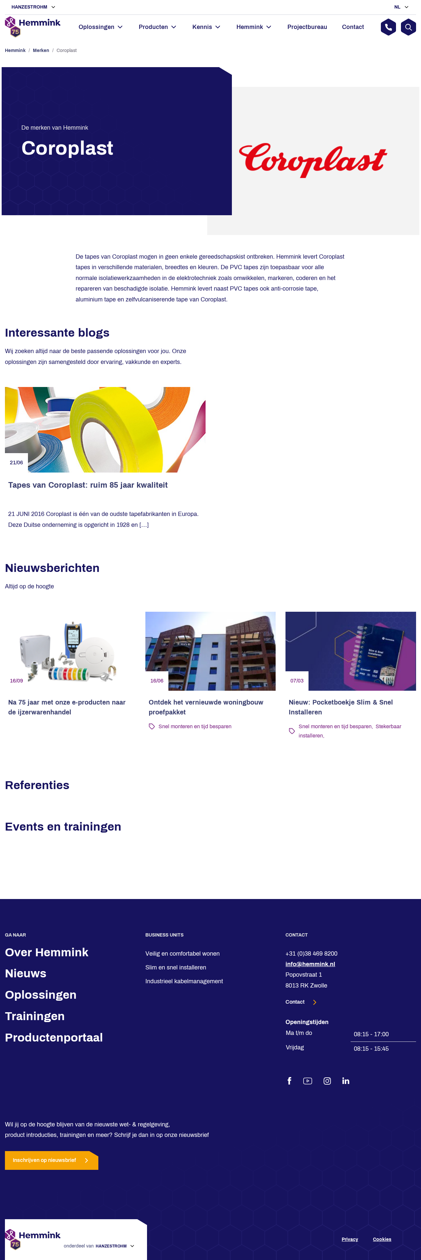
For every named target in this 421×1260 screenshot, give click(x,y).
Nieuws (25, 973)
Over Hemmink (46, 952)
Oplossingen (41, 994)
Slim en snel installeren (175, 967)
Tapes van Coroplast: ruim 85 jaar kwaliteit (88, 485)
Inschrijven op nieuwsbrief (44, 1160)
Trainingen (35, 1016)
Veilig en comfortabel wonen (182, 953)
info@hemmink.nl (310, 964)
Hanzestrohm (30, 7)
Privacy (350, 1239)
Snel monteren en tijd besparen (195, 726)
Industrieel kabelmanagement (184, 981)
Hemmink (15, 50)
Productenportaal (54, 1037)
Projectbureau (307, 27)
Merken (41, 50)
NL (398, 7)
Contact (353, 27)
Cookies (382, 1239)
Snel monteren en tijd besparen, (336, 726)
